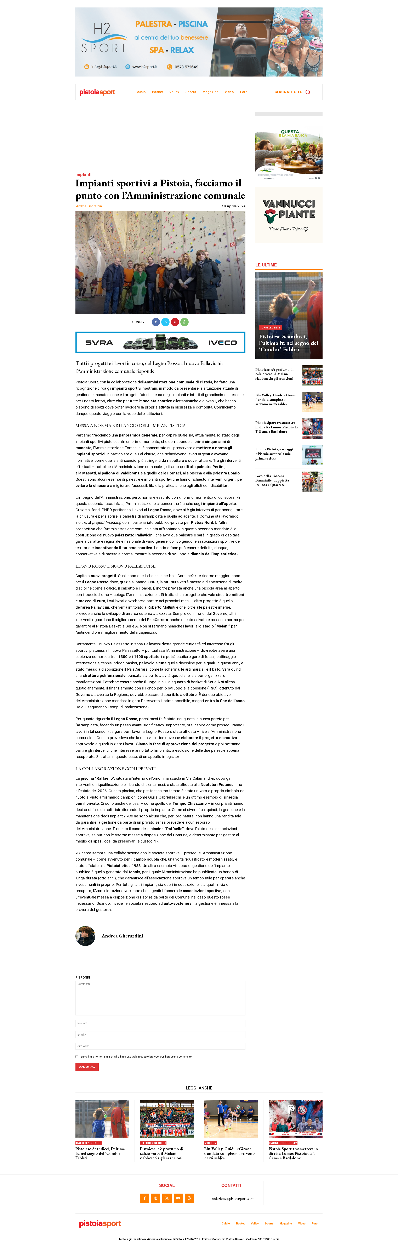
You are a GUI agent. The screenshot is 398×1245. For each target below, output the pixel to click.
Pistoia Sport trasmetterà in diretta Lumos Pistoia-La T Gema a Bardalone (276, 427)
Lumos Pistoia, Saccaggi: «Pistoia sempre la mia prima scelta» (274, 453)
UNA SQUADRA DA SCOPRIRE (270, 382)
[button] (294, 92)
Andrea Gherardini (89, 206)
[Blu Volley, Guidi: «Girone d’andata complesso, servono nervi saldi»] (312, 402)
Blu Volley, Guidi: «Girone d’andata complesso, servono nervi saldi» (276, 399)
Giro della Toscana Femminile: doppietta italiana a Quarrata (272, 480)
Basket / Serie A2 (283, 1143)
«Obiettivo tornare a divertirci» (271, 461)
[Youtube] (178, 1198)
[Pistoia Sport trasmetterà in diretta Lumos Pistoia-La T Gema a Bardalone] (312, 428)
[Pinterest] (175, 322)
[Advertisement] (160, 141)
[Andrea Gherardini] (85, 936)
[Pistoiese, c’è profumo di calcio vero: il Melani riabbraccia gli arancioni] (312, 375)
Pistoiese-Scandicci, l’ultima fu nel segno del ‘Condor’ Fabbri (288, 343)
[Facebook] (156, 322)
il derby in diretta (264, 435)
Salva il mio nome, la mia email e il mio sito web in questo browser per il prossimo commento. (136, 1056)
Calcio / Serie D (88, 1143)
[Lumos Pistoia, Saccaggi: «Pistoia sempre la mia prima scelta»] (312, 455)
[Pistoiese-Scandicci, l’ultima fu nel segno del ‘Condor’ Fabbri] (289, 315)
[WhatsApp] (184, 322)
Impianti (83, 175)
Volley (210, 1143)
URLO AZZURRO (263, 488)
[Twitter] (165, 322)
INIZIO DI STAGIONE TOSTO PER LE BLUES (273, 408)
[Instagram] (155, 1198)
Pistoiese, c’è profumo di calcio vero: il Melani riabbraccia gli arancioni (274, 374)
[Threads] (189, 1198)
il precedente (270, 327)
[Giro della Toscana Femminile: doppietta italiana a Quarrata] (312, 482)
